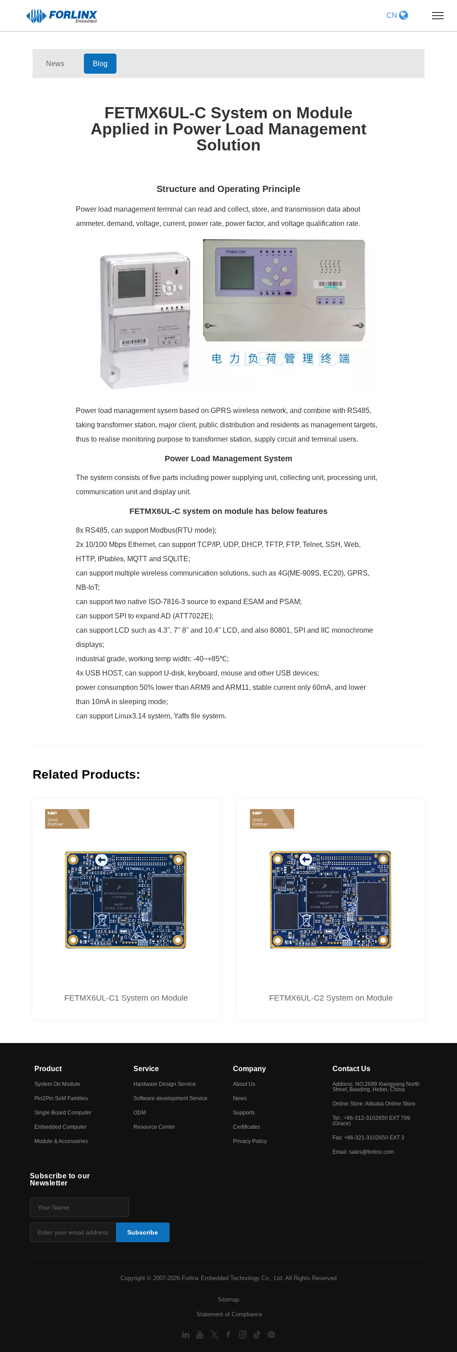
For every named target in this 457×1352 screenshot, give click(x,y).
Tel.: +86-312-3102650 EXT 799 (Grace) (371, 1121)
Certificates (246, 1127)
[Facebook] (229, 1334)
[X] (215, 1334)
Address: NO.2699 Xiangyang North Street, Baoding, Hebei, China (376, 1087)
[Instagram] (244, 1334)
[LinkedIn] (186, 1334)
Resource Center (154, 1127)
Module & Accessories (61, 1141)
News (55, 63)
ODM (139, 1113)
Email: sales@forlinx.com (363, 1152)
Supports (244, 1113)
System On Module (57, 1084)
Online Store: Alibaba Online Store (373, 1104)
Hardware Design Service (164, 1084)
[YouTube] (201, 1334)
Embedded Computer (60, 1127)
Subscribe (142, 1232)
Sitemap (228, 1299)
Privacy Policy (250, 1141)
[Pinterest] (271, 1334)
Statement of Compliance (229, 1314)
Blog (100, 63)
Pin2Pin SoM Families (61, 1098)
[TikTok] (258, 1334)
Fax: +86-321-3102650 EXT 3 (368, 1138)
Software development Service (170, 1098)
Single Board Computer (62, 1113)
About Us (244, 1084)
